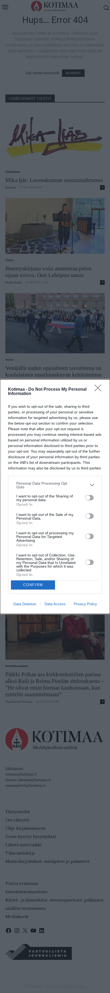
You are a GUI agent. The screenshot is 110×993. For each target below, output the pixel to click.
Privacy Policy (85, 604)
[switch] (89, 497)
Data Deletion (24, 604)
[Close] (100, 390)
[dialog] (55, 496)
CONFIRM (33, 585)
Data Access (55, 604)
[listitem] (55, 485)
